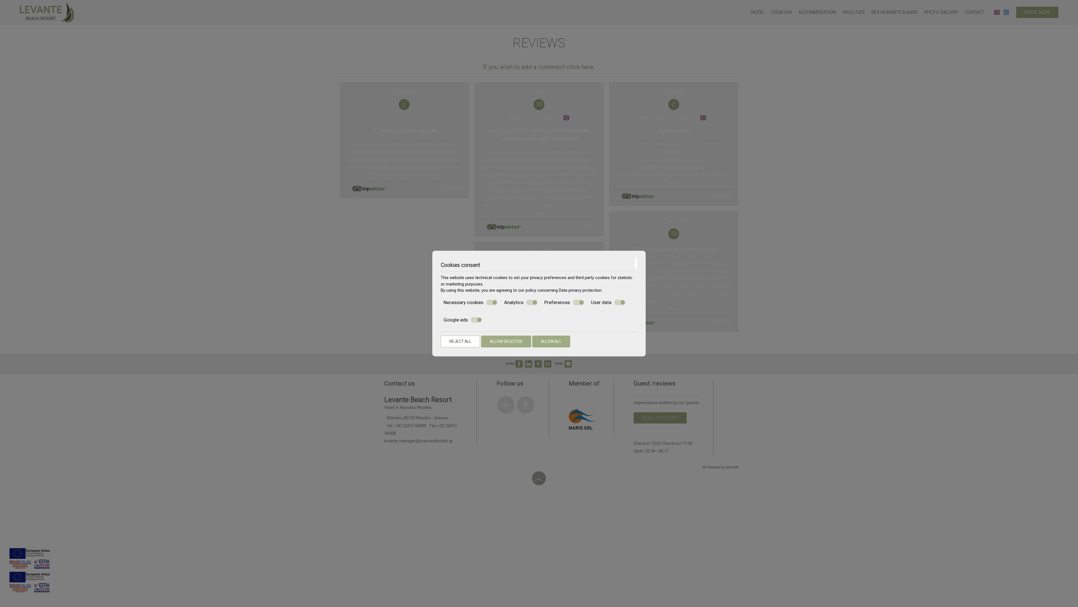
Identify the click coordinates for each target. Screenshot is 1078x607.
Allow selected (506, 341)
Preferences (557, 302)
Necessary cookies (463, 302)
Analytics (514, 302)
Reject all (460, 341)
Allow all (551, 341)
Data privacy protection (580, 290)
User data (601, 302)
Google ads (456, 320)
